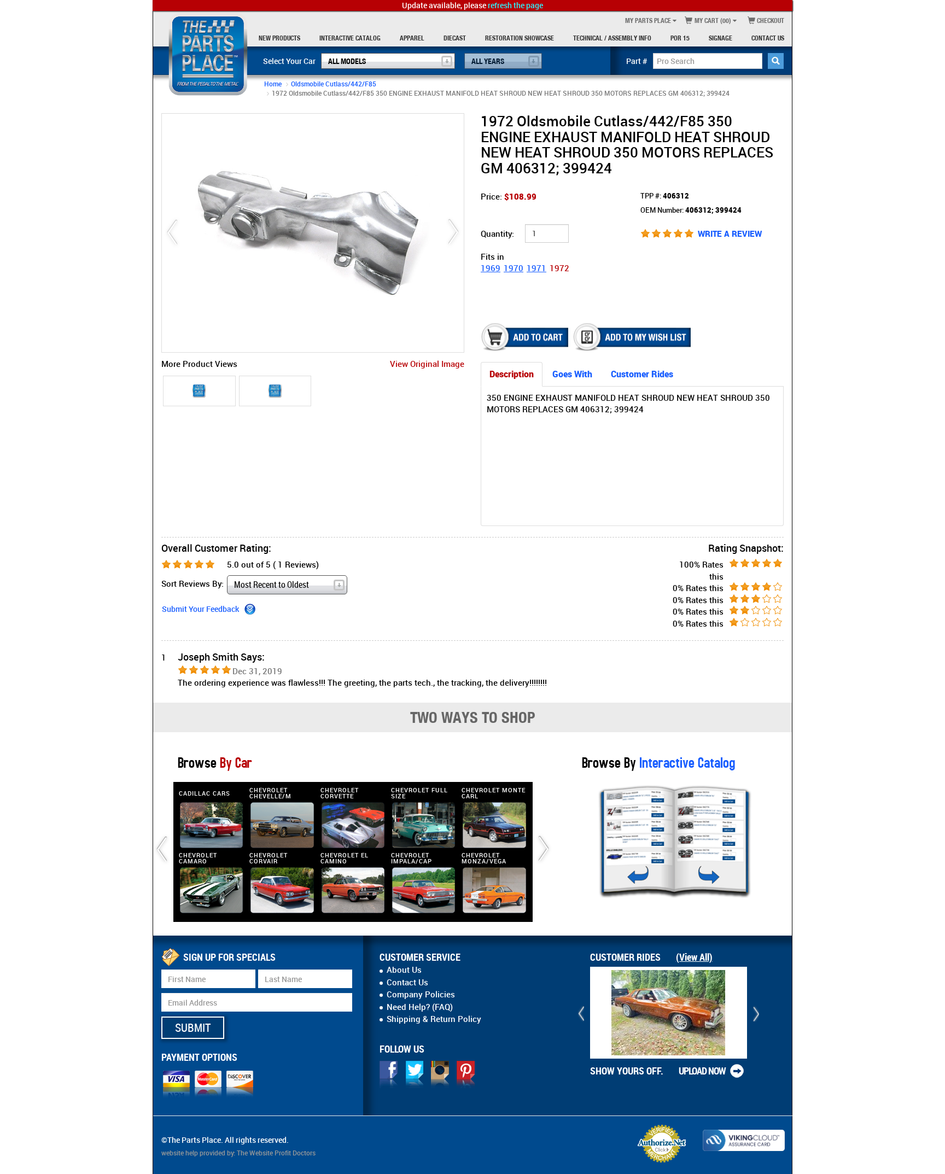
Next (453, 232)
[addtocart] (526, 337)
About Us (404, 969)
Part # (637, 61)
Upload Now (702, 1070)
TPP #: (664, 196)
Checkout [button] (769, 20)
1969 (490, 267)
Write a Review (730, 233)
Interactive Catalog (350, 38)
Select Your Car (289, 61)
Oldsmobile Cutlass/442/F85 (333, 83)
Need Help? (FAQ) (420, 1006)
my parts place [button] (648, 20)
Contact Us (767, 38)
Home (273, 83)
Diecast (455, 38)
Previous (172, 232)
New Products (279, 38)
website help (179, 1152)
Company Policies (421, 994)
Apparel (412, 38)
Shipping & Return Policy (434, 1018)
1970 (513, 267)
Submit (193, 1027)
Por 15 (680, 38)
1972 (559, 267)
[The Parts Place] (208, 54)
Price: (508, 196)
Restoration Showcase (519, 38)
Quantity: (497, 233)
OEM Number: (691, 210)
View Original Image (427, 363)
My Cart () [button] (712, 20)
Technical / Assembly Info (612, 38)
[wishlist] (633, 337)
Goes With (572, 374)
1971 (536, 267)
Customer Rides (642, 374)
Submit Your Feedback (200, 609)
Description (511, 374)
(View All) (694, 956)
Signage (720, 38)
